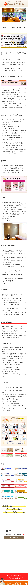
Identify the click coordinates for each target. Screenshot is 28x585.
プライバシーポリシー (4, 577)
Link (23, 534)
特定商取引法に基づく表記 (13, 577)
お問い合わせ (14, 537)
